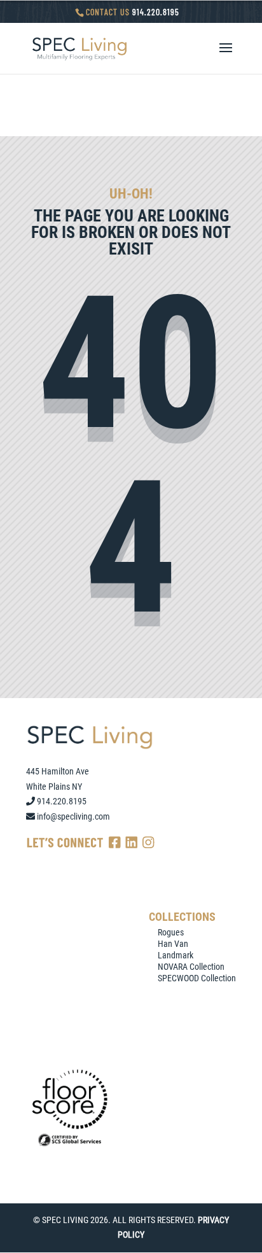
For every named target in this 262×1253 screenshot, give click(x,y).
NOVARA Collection (191, 967)
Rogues (171, 932)
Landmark (175, 955)
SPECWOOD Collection (197, 978)
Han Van (173, 944)
